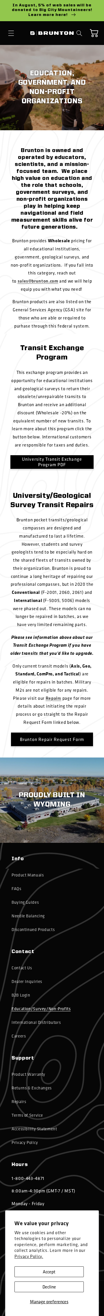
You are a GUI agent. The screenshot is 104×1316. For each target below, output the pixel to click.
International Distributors (36, 1022)
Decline (49, 1287)
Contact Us (22, 967)
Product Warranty (28, 1074)
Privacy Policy (25, 1142)
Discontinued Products (33, 929)
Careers (19, 1036)
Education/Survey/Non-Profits (41, 1008)
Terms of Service (27, 1115)
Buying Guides (25, 902)
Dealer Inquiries (27, 981)
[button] (11, 33)
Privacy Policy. (28, 1256)
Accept (49, 1272)
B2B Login (21, 995)
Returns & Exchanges (32, 1088)
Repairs (19, 1101)
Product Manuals (28, 875)
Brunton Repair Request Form (52, 739)
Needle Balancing (28, 916)
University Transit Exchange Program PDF (52, 462)
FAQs (16, 888)
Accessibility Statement (34, 1128)
